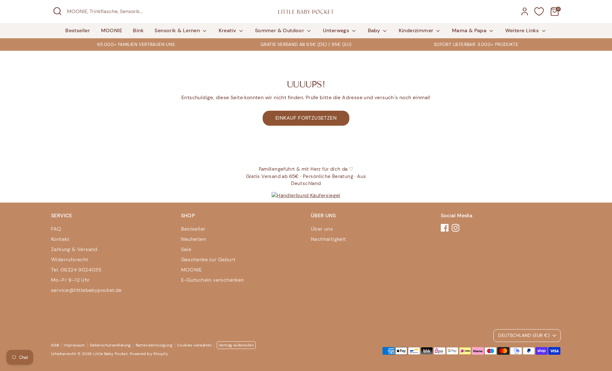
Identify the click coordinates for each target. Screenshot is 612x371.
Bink (138, 30)
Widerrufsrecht (69, 259)
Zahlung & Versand (74, 249)
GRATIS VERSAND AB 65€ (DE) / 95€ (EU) (306, 44)
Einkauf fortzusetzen (306, 118)
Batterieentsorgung (154, 345)
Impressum (74, 345)
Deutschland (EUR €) (524, 335)
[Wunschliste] (539, 11)
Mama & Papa (470, 30)
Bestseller (77, 30)
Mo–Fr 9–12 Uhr (70, 280)
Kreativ (228, 30)
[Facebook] (444, 228)
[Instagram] (455, 228)
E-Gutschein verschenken (212, 280)
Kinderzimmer (417, 30)
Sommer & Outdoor (280, 30)
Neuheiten (193, 239)
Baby (375, 30)
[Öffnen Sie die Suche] (57, 11)
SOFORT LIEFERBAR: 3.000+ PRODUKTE (476, 44)
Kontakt (60, 239)
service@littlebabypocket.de (86, 290)
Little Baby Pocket (110, 353)
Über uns (322, 229)
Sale (186, 249)
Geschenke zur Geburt (208, 259)
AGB (55, 345)
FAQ (56, 229)
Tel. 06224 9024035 (76, 269)
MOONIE (111, 30)
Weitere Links (523, 30)
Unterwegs (337, 30)
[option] (306, 44)
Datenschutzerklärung (110, 345)
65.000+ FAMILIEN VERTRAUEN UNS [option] (136, 44)
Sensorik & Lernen (178, 30)
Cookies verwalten (194, 345)
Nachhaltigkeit (328, 239)
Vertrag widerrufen (236, 345)
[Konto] (524, 11)
